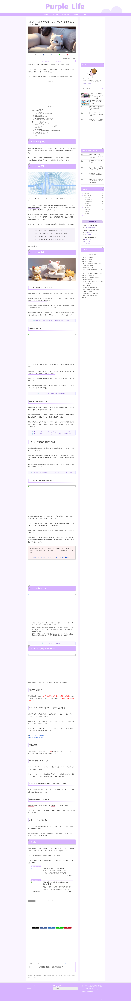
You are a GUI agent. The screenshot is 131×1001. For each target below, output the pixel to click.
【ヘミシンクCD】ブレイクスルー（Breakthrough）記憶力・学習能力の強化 (52, 434)
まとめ (35, 135)
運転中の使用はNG (39, 124)
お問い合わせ (43, 998)
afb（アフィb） (87, 241)
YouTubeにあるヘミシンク (41, 129)
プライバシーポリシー (53, 998)
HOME (32, 998)
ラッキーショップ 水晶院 (89, 227)
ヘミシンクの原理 (37, 110)
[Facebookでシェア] (43, 55)
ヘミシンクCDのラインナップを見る (52, 643)
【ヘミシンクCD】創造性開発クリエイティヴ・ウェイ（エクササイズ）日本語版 (52, 472)
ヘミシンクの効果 (37, 112)
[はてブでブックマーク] (51, 55)
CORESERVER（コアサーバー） (91, 234)
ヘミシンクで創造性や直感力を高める (44, 118)
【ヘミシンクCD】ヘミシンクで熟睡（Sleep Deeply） (52, 393)
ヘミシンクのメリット (38, 121)
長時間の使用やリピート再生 (42, 132)
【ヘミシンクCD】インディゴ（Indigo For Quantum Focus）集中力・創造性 (52, 432)
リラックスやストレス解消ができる (43, 113)
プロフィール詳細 (87, 83)
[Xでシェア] (35, 55)
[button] (102, 88)
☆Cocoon (29, 988)
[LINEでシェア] (60, 55)
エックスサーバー (88, 232)
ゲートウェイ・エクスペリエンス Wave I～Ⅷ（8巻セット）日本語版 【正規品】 (50, 557)
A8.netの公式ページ (88, 239)
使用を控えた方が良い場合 (41, 133)
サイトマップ (64, 998)
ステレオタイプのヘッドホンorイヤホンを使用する (47, 126)
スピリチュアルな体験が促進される (43, 119)
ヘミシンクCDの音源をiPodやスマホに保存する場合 (47, 130)
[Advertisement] (52, 92)
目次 (49, 106)
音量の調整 (37, 127)
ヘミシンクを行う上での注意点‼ (41, 123)
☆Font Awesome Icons (32, 985)
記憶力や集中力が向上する (41, 116)
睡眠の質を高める (39, 115)
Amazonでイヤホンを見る (36, 737)
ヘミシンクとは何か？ (38, 109)
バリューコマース (88, 243)
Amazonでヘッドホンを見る (37, 735)
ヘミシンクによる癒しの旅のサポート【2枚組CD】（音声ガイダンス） (52, 320)
